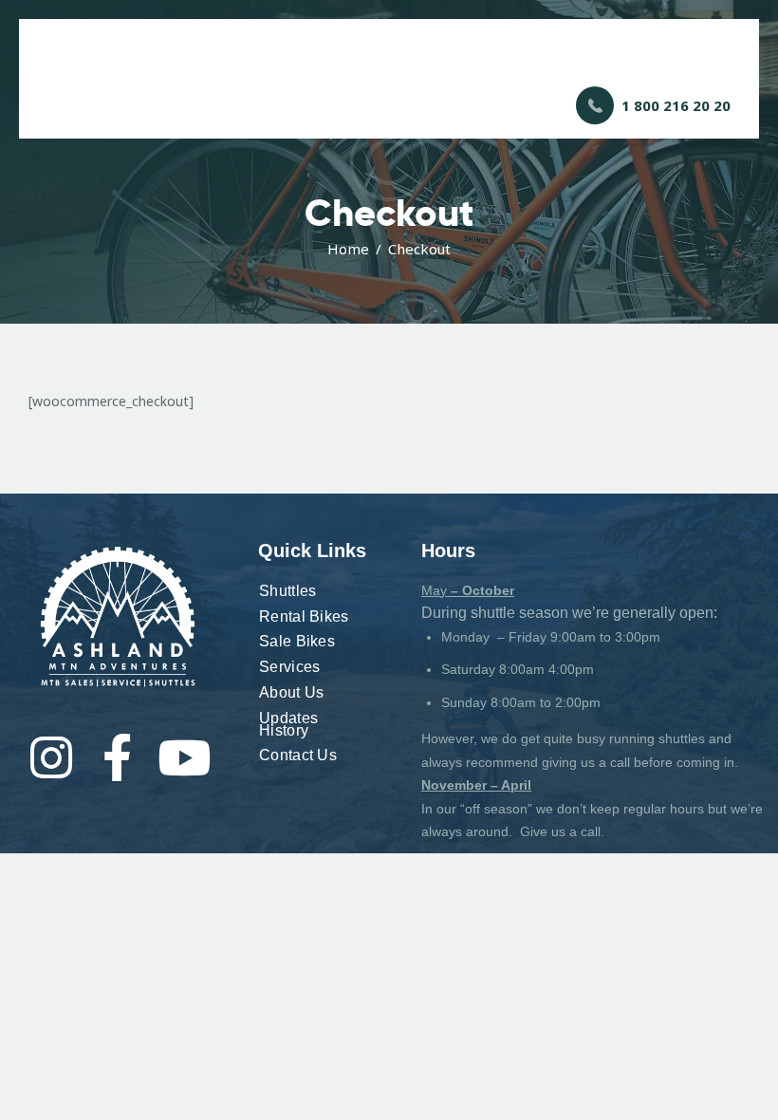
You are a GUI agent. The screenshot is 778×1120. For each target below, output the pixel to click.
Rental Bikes (304, 616)
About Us (291, 692)
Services (289, 667)
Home (348, 248)
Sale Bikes (297, 641)
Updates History (288, 724)
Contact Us (298, 755)
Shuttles (287, 591)
